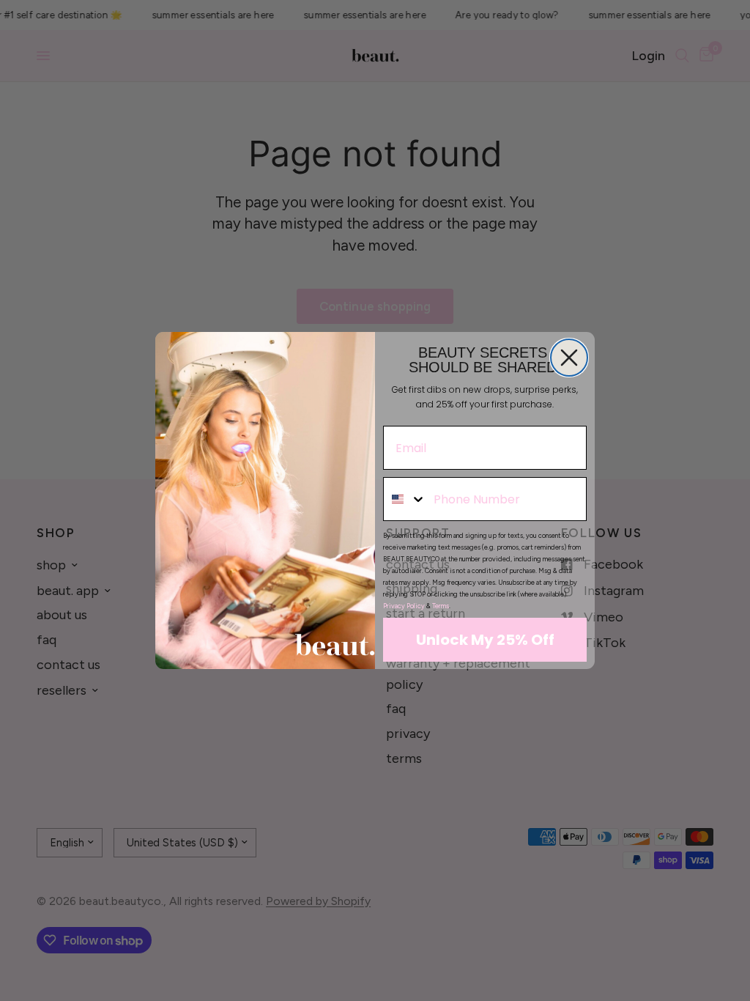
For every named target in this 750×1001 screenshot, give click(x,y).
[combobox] (405, 499)
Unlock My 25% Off (485, 639)
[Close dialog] (569, 357)
